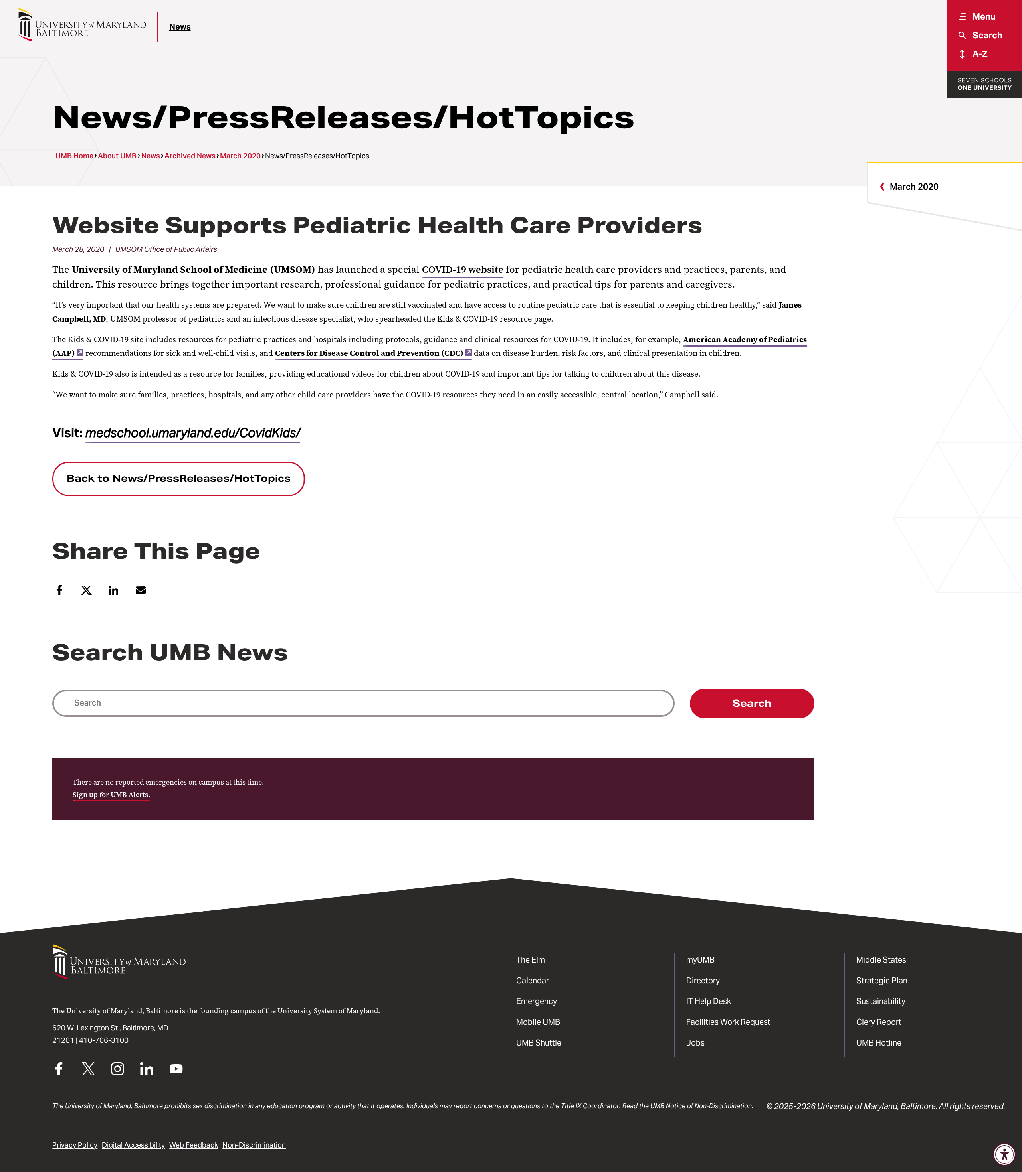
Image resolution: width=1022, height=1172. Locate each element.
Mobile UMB (538, 1022)
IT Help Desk (708, 1001)
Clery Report (878, 1022)
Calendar (532, 980)
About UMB (117, 156)
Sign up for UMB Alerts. (111, 794)
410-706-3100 (104, 1040)
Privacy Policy (74, 1145)
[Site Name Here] (82, 24)
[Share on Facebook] (59, 593)
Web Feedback (193, 1145)
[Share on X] (86, 593)
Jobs (695, 1043)
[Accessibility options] (1004, 1154)
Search (752, 703)
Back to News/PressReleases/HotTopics (179, 478)
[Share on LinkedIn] (113, 593)
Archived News (190, 156)
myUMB (700, 960)
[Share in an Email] (141, 593)
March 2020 (240, 156)
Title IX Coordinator (590, 1106)
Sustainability (880, 1001)
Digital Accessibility (133, 1145)
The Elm (530, 960)
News (180, 27)
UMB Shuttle (538, 1043)
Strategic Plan (881, 980)
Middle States (881, 960)
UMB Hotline (878, 1043)
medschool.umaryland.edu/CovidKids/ (192, 433)
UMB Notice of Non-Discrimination (701, 1106)
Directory (703, 980)
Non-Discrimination (254, 1145)
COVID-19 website (462, 269)
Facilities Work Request (728, 1022)
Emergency (536, 1001)
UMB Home (74, 156)
